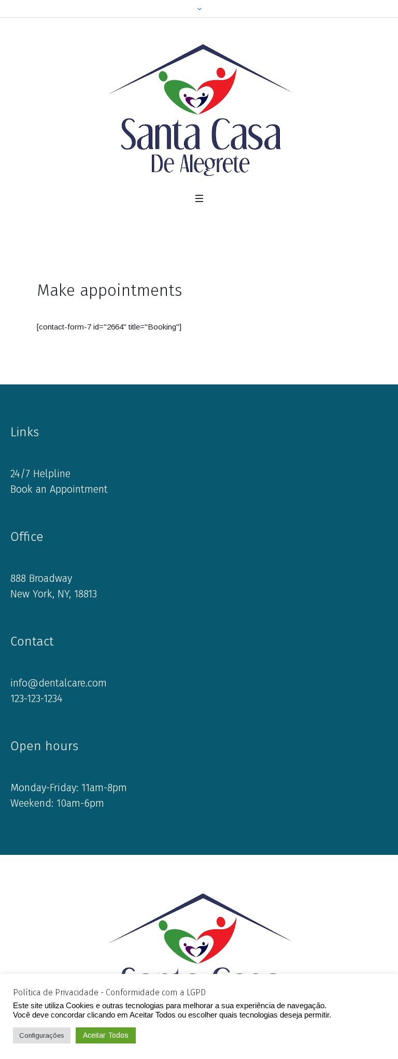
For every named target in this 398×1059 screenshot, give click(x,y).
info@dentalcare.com (58, 683)
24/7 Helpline (40, 473)
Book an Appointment (59, 489)
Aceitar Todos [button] (106, 1035)
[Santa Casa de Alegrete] (199, 109)
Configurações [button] (41, 1035)
